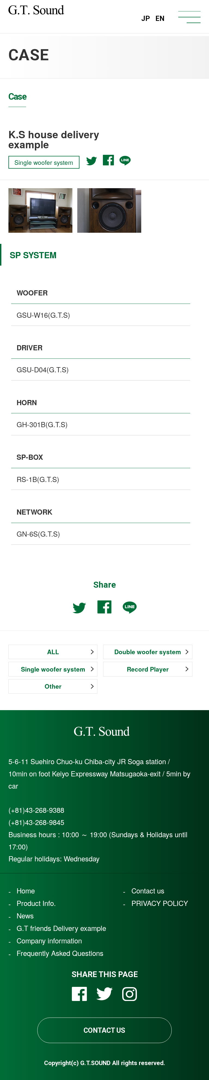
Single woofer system (53, 669)
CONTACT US (104, 1030)
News (25, 915)
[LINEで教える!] (125, 160)
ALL (53, 651)
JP (145, 18)
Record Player (148, 669)
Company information (49, 940)
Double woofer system (147, 651)
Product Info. (36, 903)
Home (26, 890)
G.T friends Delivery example (61, 928)
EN (159, 18)
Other (53, 686)
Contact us (147, 890)
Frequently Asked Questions (60, 953)
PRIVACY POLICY (159, 903)
